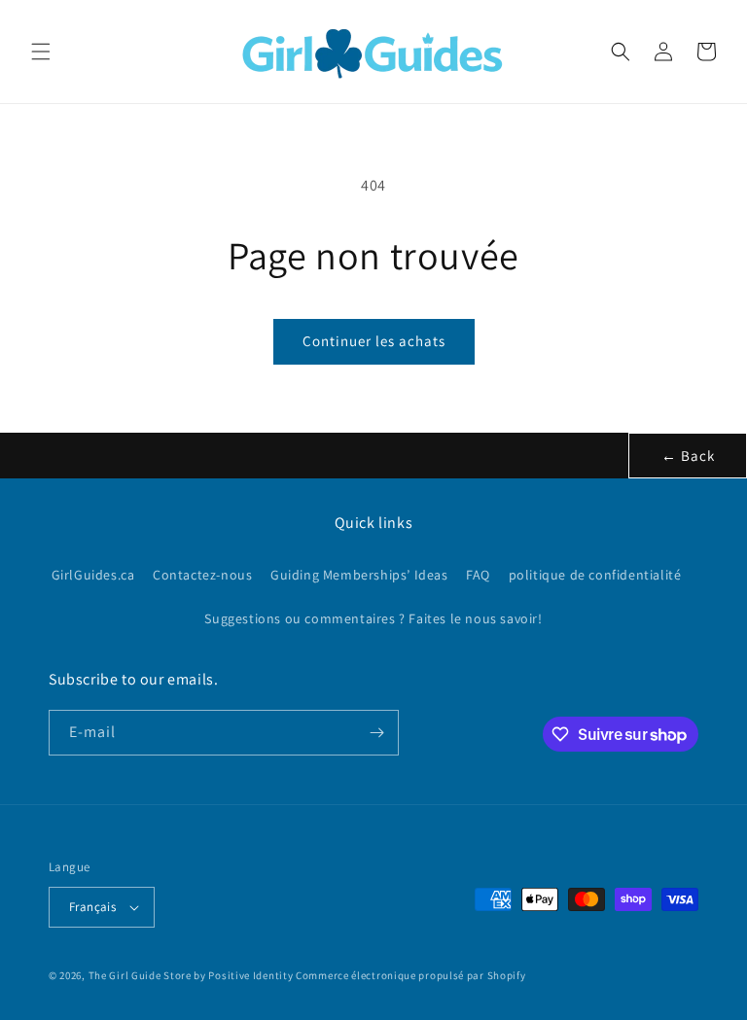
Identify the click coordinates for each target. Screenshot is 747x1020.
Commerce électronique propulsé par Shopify (410, 975)
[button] (40, 51)
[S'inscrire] (376, 733)
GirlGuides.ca (93, 574)
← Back (688, 455)
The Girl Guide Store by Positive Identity (191, 975)
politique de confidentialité (595, 574)
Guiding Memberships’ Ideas (359, 574)
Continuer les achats (373, 341)
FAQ (478, 574)
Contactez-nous (202, 574)
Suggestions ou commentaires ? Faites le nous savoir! (373, 618)
